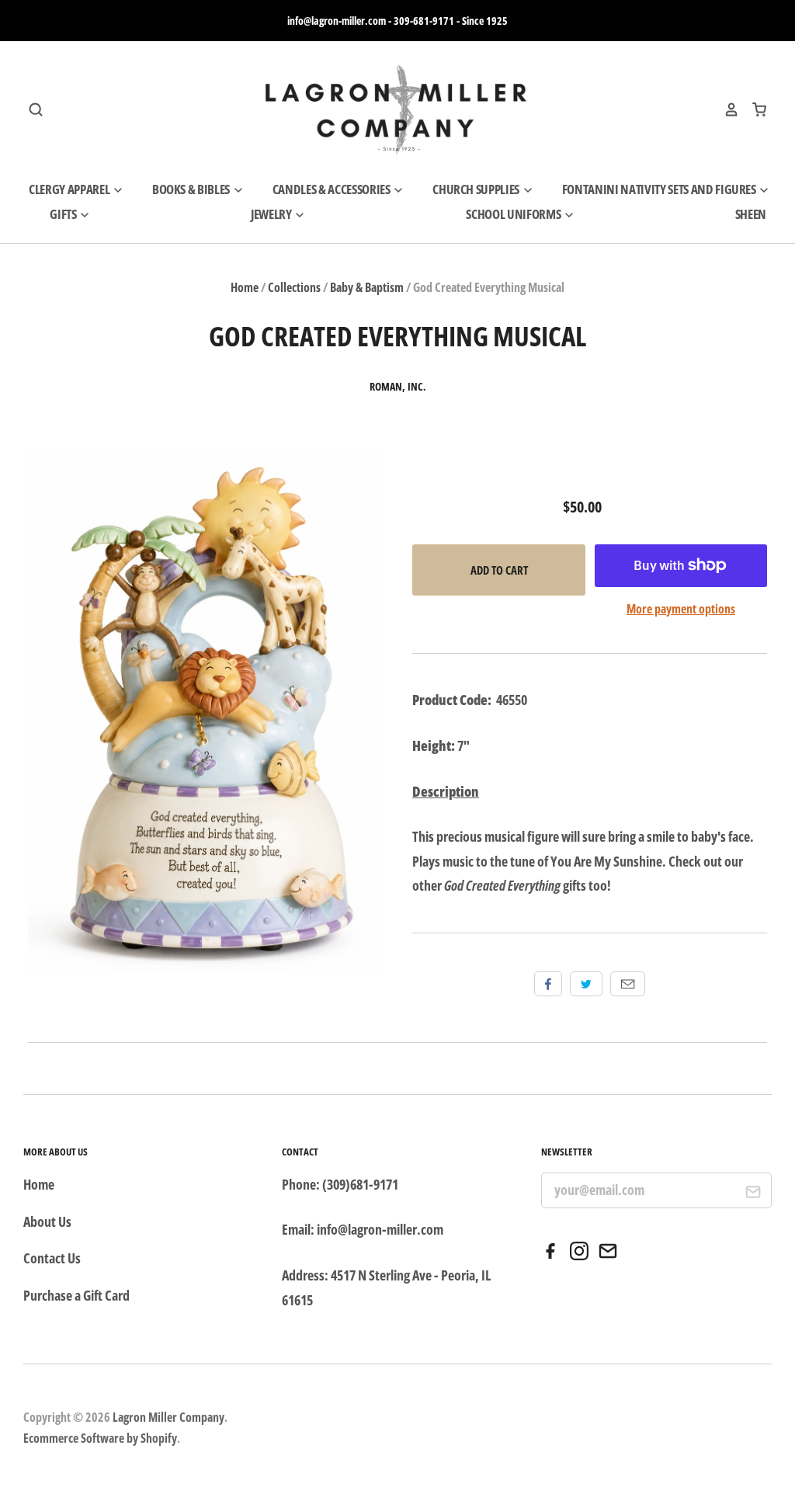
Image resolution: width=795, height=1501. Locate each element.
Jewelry (272, 214)
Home (245, 287)
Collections (294, 287)
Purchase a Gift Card (76, 1295)
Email (627, 983)
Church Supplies (477, 189)
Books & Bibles (192, 189)
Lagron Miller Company (168, 1417)
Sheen (750, 214)
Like (548, 983)
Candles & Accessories (333, 189)
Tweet (586, 983)
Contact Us (52, 1258)
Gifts (64, 214)
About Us (47, 1221)
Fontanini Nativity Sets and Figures (660, 189)
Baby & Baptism (367, 287)
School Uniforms (514, 214)
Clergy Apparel (70, 189)
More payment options (681, 608)
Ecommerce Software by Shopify (100, 1438)
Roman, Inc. (398, 387)
